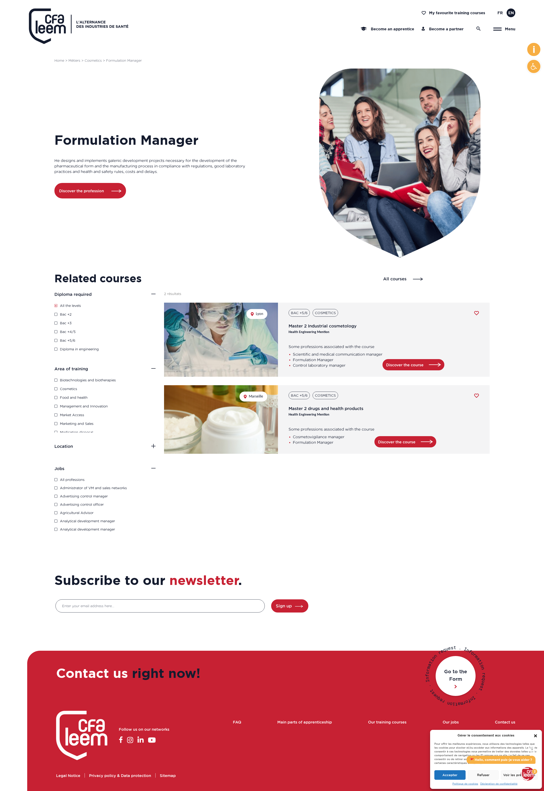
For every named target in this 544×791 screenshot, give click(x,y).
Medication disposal (76, 432)
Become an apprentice (392, 29)
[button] (534, 66)
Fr (500, 13)
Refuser (483, 775)
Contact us (505, 722)
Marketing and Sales (77, 424)
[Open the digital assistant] (527, 774)
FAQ (237, 722)
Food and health (74, 397)
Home (59, 60)
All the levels (70, 306)
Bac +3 (66, 323)
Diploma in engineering (79, 349)
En (511, 13)
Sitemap (168, 775)
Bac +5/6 (67, 340)
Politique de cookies (465, 783)
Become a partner (446, 29)
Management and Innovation (84, 406)
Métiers (74, 60)
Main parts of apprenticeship (304, 722)
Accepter (449, 775)
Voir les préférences (519, 775)
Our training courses (387, 722)
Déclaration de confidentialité (498, 783)
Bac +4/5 (68, 332)
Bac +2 (66, 314)
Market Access (72, 415)
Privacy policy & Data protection (120, 775)
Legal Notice (68, 775)
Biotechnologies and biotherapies (88, 380)
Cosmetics (93, 60)
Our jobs (451, 722)
